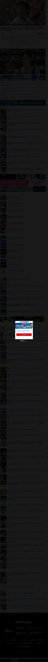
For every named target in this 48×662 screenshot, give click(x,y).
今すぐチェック (24, 334)
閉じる (24, 337)
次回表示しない (24, 340)
